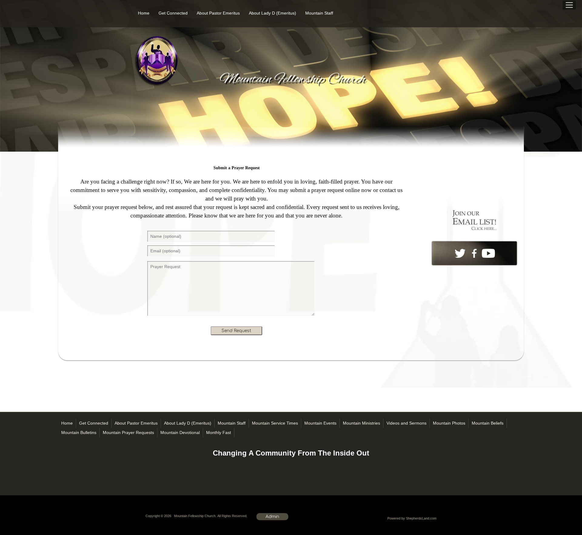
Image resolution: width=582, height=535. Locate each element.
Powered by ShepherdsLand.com (411, 518)
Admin (272, 516)
